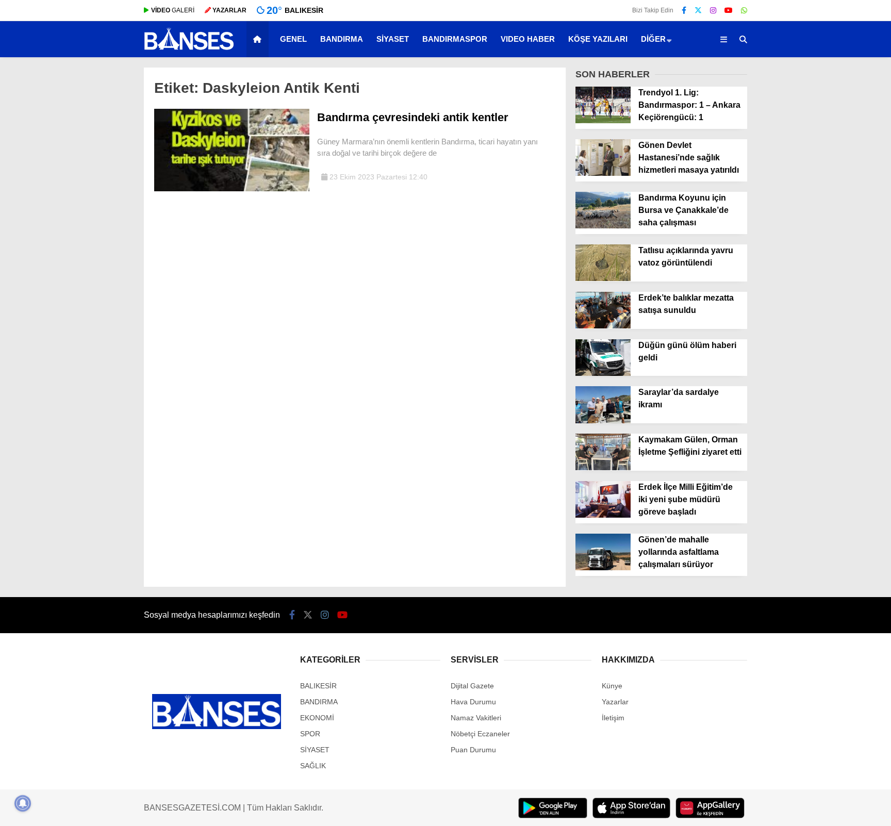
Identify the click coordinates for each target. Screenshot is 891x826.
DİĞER (653, 39)
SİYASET (392, 39)
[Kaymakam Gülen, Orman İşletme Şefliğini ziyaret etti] (603, 468)
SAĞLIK (313, 766)
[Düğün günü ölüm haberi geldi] (603, 373)
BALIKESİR (318, 686)
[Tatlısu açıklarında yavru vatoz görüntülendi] (603, 278)
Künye (612, 686)
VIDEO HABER (528, 39)
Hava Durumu (473, 702)
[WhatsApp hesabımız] (744, 10)
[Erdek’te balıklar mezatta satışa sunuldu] (603, 326)
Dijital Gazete (472, 686)
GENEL (293, 39)
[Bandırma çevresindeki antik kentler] (231, 189)
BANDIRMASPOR (454, 39)
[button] (259, 39)
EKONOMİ (317, 718)
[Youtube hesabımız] (728, 10)
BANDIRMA (341, 39)
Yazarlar (615, 702)
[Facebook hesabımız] (684, 10)
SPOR (310, 734)
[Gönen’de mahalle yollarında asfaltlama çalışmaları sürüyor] (603, 568)
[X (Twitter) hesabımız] (698, 10)
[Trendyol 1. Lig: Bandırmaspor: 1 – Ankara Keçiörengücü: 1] (603, 121)
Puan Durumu (473, 750)
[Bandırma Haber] (189, 49)
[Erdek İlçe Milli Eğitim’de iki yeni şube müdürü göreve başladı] (603, 515)
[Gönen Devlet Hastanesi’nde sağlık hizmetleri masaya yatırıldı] (603, 173)
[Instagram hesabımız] (713, 10)
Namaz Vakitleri (476, 718)
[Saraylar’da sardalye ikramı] (603, 421)
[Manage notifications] (22, 803)
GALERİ (172, 10)
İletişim (613, 718)
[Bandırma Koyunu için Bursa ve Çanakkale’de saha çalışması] (603, 226)
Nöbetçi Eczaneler (480, 734)
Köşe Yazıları (598, 39)
